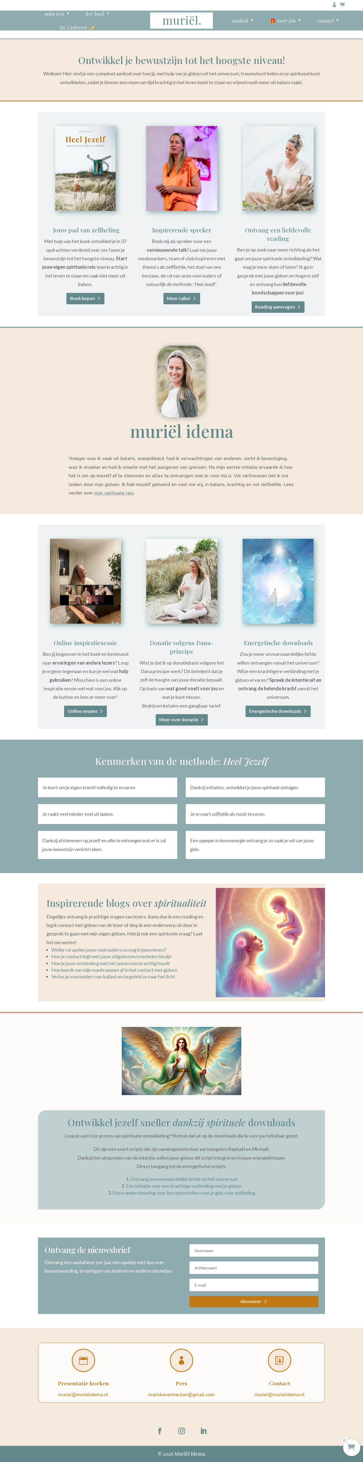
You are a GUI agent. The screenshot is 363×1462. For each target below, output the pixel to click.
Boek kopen (82, 298)
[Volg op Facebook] (159, 1431)
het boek (95, 14)
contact (325, 21)
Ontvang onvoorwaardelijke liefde (165, 1179)
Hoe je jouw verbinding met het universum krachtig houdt (110, 963)
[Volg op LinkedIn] (203, 1431)
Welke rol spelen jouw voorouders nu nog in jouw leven (107, 950)
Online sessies (82, 711)
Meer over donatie (178, 719)
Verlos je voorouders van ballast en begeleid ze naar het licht (113, 976)
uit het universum (219, 1179)
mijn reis (55, 14)
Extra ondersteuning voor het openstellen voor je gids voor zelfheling (183, 1193)
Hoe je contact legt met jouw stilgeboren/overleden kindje (111, 956)
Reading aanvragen (275, 307)
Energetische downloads (275, 711)
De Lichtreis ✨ (77, 27)
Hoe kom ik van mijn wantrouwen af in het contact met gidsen (114, 970)
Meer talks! (179, 298)
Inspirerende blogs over (126, 902)
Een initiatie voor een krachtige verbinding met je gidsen (184, 1186)
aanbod (240, 21)
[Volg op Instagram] (181, 1431)
